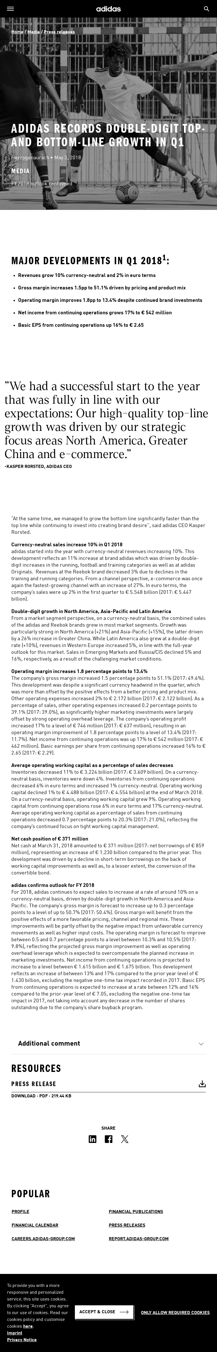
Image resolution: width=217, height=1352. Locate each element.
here (28, 1326)
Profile (20, 1212)
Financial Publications (136, 1212)
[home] (108, 9)
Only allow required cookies (175, 1313)
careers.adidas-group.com (43, 1239)
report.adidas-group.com (139, 1239)
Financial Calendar (35, 1225)
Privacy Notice (22, 1340)
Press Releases (127, 1225)
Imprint (14, 1333)
